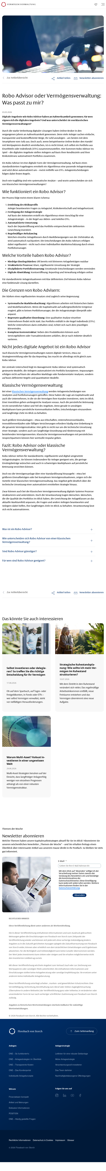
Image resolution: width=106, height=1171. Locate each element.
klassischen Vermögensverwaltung (30, 391)
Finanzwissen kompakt (19, 1096)
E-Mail (61, 861)
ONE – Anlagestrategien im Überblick (25, 1059)
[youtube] (72, 1095)
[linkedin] (64, 1095)
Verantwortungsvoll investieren (68, 1064)
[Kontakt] (96, 4)
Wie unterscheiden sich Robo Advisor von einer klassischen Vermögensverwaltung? (36, 540)
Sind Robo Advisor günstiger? (19, 551)
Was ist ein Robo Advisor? (17, 529)
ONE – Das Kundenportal (20, 1070)
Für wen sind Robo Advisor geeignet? (23, 560)
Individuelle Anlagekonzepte (21, 1075)
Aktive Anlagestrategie (65, 1059)
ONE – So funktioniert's (19, 1053)
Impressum (60, 1140)
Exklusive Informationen (19, 1107)
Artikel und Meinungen (18, 1102)
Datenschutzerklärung (69, 888)
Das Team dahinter (63, 1070)
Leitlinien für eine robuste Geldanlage (71, 1053)
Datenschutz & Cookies (43, 1140)
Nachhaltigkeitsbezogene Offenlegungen (73, 1075)
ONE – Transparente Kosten (21, 1064)
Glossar (70, 1140)
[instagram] (57, 1095)
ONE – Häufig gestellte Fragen (22, 1119)
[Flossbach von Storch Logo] (3, 4)
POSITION (13, 1113)
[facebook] (80, 1095)
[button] (61, 78)
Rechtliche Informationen (20, 1140)
